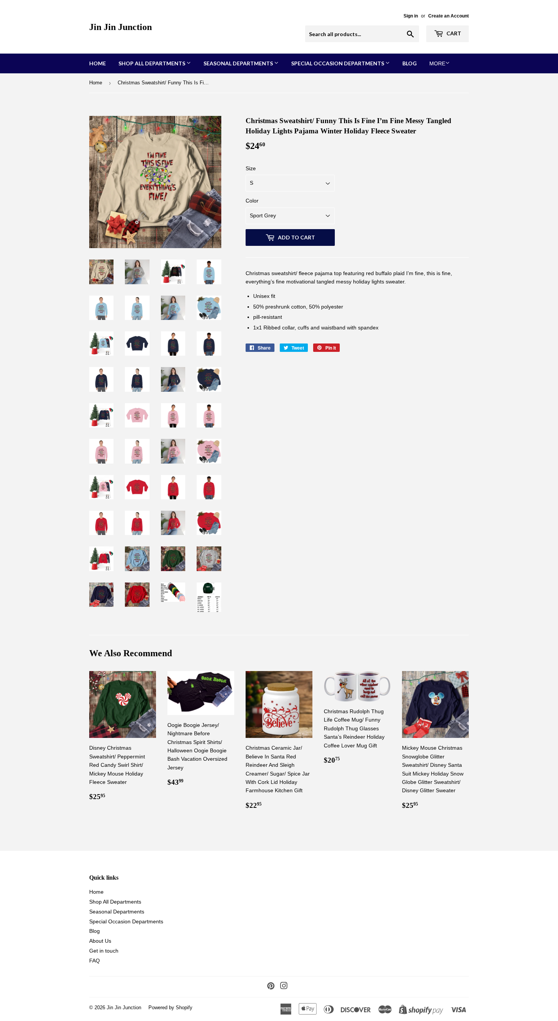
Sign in (411, 16)
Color (252, 201)
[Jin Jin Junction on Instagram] (284, 987)
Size (251, 168)
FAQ (94, 961)
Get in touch (103, 951)
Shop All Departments (152, 63)
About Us (100, 941)
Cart (453, 33)
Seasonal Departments (238, 63)
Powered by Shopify (170, 1007)
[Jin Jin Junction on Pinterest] (271, 987)
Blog (409, 63)
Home (97, 63)
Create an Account (448, 16)
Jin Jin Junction (120, 27)
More (437, 63)
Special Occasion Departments (338, 63)
